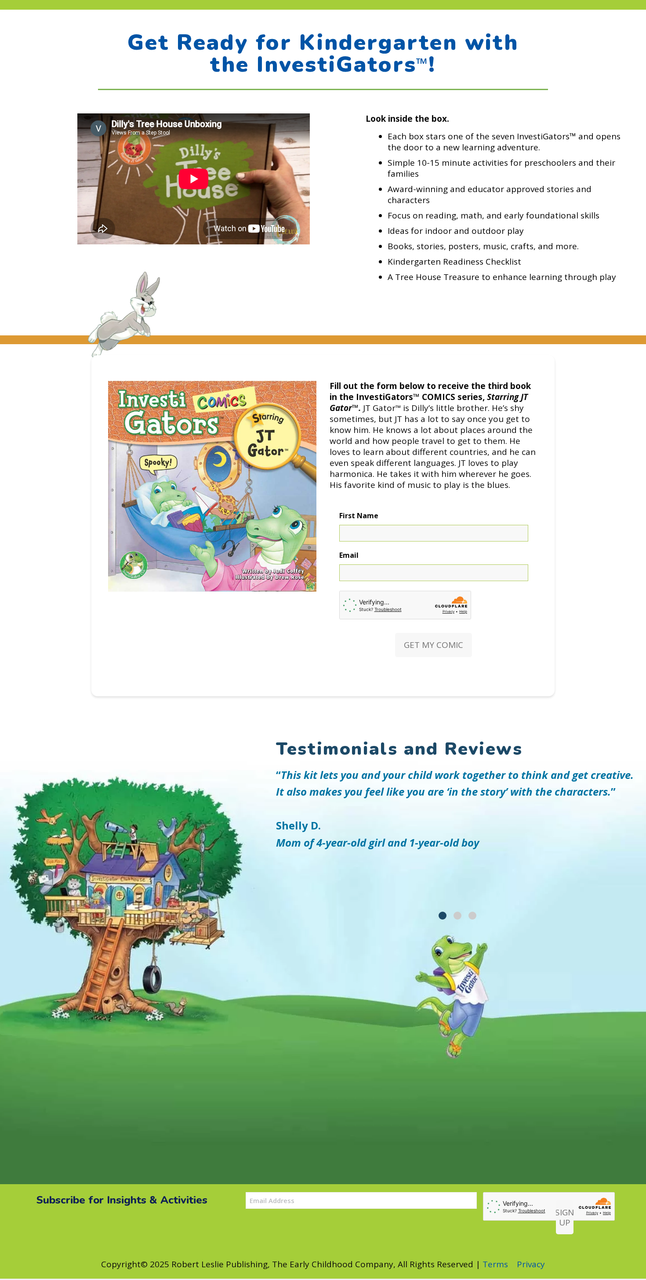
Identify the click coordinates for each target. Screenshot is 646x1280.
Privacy (531, 1264)
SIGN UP (564, 1217)
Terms (495, 1264)
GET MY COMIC (433, 645)
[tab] (442, 915)
